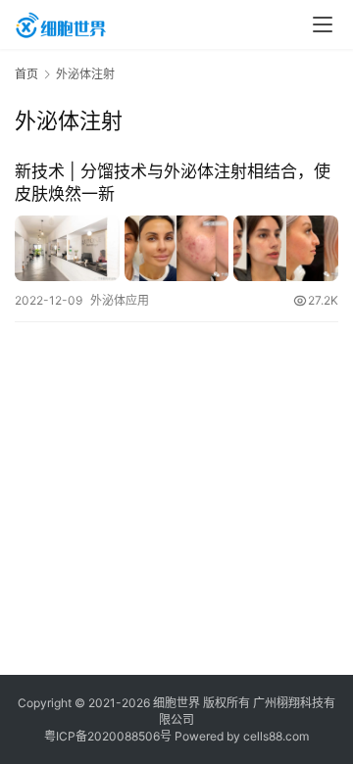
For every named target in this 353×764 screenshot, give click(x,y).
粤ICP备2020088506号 (108, 736)
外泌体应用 (119, 300)
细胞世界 (176, 702)
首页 (26, 74)
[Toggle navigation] (322, 24)
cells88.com (276, 736)
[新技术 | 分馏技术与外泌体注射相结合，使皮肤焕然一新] (176, 248)
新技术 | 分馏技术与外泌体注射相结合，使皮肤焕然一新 (172, 183)
